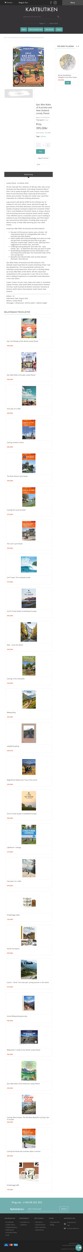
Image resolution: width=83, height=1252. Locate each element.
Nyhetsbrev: (17, 1209)
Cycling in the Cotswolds (16, 679)
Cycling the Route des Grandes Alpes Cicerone (23, 1151)
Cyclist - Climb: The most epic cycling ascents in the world (28, 982)
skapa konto (53, 23)
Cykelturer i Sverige (14, 847)
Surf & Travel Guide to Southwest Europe (22, 814)
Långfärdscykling (13, 746)
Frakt (7, 1235)
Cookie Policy (10, 1225)
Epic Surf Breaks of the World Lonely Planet (22, 341)
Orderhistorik (40, 1225)
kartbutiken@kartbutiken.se (73, 1228)
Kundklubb (10, 1222)
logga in (42, 23)
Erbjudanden (55, 1222)
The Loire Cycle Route (14, 544)
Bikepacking (11, 712)
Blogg (52, 1225)
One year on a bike (14, 409)
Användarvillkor (11, 1232)
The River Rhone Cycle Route (17, 476)
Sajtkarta (23, 1225)
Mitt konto (39, 1222)
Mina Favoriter (40, 1227)
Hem (5, 38)
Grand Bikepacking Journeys (17, 1016)
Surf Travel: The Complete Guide (18, 577)
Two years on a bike (14, 881)
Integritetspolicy (11, 1227)
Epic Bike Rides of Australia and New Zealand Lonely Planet (26, 38)
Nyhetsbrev (39, 1230)
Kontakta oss (25, 1222)
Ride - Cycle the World (15, 645)
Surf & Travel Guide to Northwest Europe (22, 611)
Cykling (42, 136)
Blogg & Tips (23, 3)
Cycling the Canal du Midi (16, 510)
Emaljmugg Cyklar (13, 915)
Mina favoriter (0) (35, 29)
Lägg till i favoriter (43, 158)
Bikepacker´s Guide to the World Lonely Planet (23, 1050)
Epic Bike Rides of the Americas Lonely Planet (23, 1084)
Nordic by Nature (13, 949)
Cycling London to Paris (15, 442)
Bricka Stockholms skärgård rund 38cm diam (67, 76)
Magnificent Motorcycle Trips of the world (22, 780)
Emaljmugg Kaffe (13, 1185)
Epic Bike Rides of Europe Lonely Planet (21, 375)
